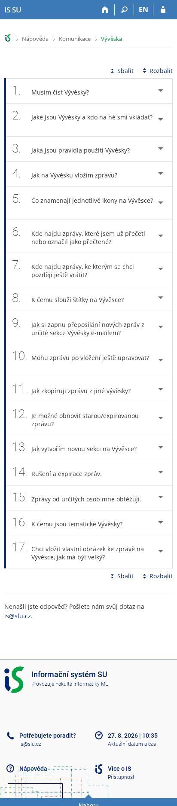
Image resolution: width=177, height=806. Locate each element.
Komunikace (75, 39)
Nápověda (35, 39)
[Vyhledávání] (124, 9)
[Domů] (105, 9)
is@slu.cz (17, 616)
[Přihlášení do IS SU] (163, 9)
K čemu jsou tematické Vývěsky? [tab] (67, 522)
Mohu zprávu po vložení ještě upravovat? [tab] (80, 356)
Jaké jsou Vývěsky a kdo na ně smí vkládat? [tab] (82, 115)
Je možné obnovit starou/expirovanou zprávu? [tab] (75, 417)
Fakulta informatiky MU (82, 684)
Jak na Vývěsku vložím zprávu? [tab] (64, 173)
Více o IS (119, 768)
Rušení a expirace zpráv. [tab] (57, 472)
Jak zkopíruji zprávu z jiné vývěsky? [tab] (71, 389)
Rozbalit (161, 71)
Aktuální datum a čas (132, 744)
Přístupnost (121, 777)
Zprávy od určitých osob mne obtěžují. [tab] (76, 497)
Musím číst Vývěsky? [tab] (50, 90)
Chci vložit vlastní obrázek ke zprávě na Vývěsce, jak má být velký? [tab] (78, 550)
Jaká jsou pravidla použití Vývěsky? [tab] (71, 148)
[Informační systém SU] (8, 38)
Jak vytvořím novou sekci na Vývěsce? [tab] (74, 447)
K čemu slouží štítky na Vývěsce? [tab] (68, 298)
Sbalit (125, 71)
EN (143, 9)
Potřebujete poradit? (47, 735)
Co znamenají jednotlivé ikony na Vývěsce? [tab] (82, 199)
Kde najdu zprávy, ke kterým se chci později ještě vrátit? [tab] (73, 268)
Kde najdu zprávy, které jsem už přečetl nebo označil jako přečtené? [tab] (78, 235)
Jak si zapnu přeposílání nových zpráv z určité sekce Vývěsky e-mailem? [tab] (78, 326)
